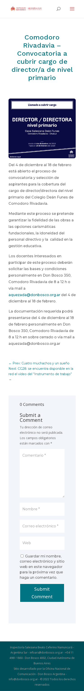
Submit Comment (42, 593)
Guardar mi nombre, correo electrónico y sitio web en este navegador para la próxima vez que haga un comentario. (42, 567)
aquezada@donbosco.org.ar (34, 295)
